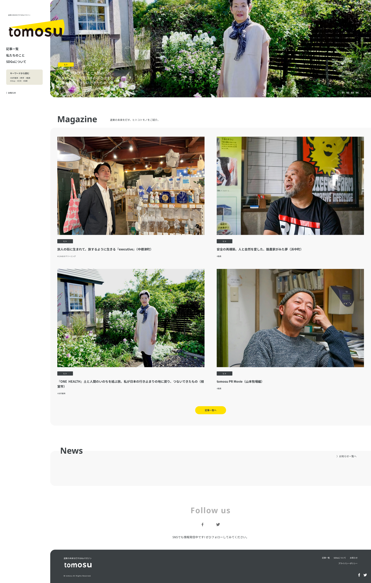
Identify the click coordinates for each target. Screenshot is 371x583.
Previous (337, 92)
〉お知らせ (11, 92)
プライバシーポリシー (348, 563)
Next (362, 92)
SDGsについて (16, 61)
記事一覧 (12, 48)
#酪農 (28, 78)
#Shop (12, 81)
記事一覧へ (210, 410)
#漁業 (25, 81)
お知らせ (354, 557)
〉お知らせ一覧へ (347, 456)
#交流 (19, 81)
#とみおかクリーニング (66, 256)
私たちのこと (15, 55)
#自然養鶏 (14, 78)
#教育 (22, 78)
